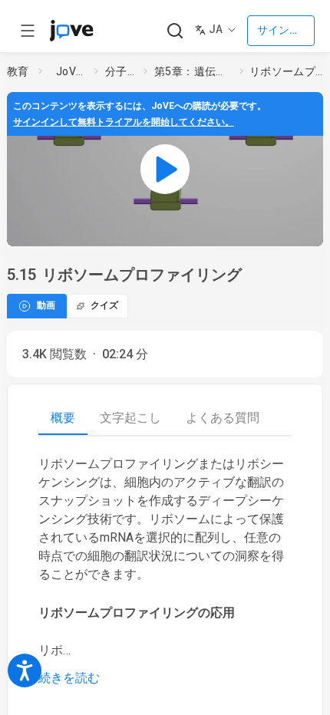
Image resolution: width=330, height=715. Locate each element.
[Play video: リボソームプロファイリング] (165, 168)
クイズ (104, 305)
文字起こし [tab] (130, 417)
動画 (46, 305)
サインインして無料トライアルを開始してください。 (123, 122)
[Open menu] (27, 30)
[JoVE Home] (71, 30)
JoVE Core (72, 71)
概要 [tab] (63, 417)
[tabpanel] (165, 571)
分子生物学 (121, 71)
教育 (18, 71)
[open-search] (174, 31)
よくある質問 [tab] (222, 417)
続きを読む (69, 678)
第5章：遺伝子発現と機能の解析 (194, 71)
